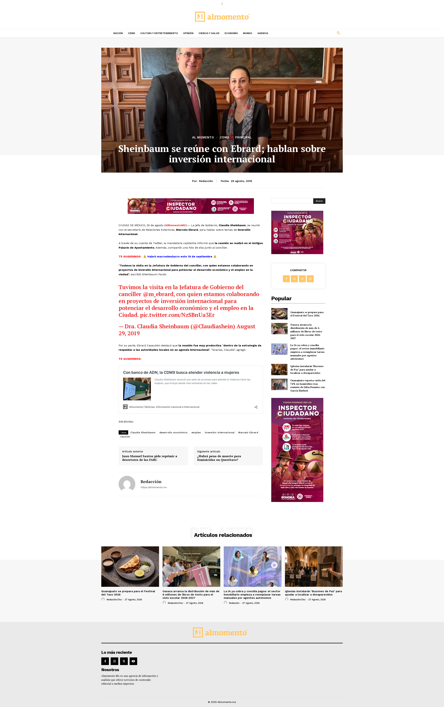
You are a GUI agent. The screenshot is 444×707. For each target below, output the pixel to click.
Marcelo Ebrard (248, 432)
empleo (196, 432)
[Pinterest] (302, 278)
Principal (243, 137)
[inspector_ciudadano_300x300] (297, 253)
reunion (125, 436)
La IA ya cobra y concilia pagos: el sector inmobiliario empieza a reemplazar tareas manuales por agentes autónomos (307, 351)
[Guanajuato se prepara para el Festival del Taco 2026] (279, 313)
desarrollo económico (173, 432)
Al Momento (203, 137)
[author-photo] (103, 599)
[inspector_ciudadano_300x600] (297, 501)
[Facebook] (286, 278)
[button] (316, 33)
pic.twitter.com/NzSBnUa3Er (177, 314)
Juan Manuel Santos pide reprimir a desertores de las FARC (149, 458)
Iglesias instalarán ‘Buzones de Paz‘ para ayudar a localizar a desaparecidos (306, 369)
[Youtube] (133, 661)
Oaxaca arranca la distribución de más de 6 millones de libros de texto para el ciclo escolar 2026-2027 (306, 331)
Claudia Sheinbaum (143, 432)
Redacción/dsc (114, 599)
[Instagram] (114, 661)
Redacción (206, 181)
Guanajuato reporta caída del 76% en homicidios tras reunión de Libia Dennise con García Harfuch (307, 385)
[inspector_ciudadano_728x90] (191, 212)
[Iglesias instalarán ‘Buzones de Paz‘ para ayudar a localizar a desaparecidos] (279, 369)
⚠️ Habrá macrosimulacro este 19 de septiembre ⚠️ (180, 256)
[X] (294, 278)
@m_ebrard (158, 294)
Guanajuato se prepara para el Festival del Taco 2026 (306, 313)
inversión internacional (220, 432)
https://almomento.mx (153, 487)
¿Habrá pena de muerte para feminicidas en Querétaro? (219, 458)
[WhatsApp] (310, 278)
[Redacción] (127, 484)
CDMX (224, 137)
